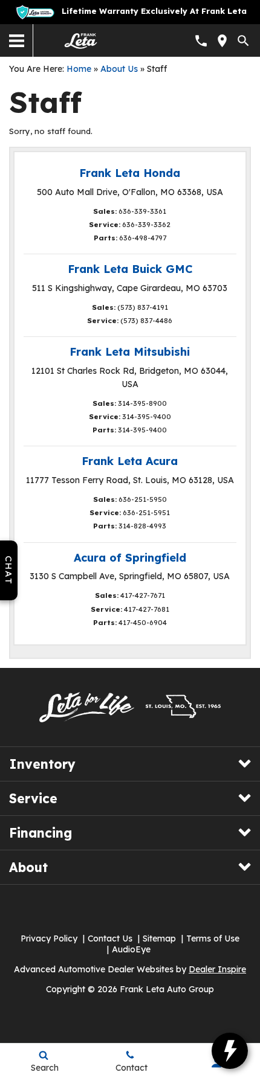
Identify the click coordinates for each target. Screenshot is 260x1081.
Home (79, 68)
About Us (119, 68)
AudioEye (131, 949)
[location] (222, 40)
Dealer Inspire (217, 969)
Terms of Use (212, 938)
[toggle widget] (230, 1051)
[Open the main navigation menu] (16, 40)
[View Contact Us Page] (201, 40)
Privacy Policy (49, 938)
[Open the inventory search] (243, 40)
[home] (80, 39)
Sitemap (159, 938)
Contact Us (110, 938)
